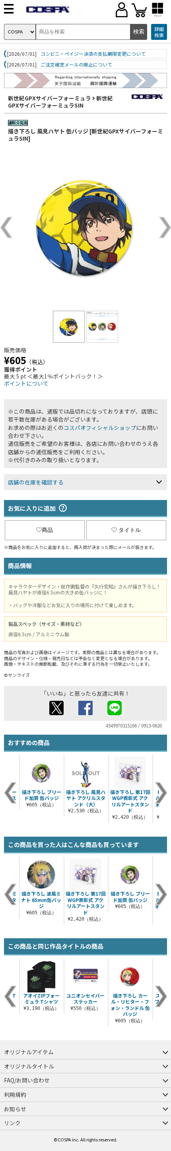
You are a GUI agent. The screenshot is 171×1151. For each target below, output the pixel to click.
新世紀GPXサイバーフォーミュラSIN (60, 101)
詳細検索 (159, 32)
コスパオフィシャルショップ (100, 427)
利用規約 (15, 1094)
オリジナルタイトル (29, 1066)
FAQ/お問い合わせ (27, 1080)
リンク (12, 1123)
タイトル (130, 530)
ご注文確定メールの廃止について (76, 64)
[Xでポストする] (56, 713)
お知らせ (15, 1109)
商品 (47, 530)
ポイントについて (26, 383)
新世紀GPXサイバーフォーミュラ (49, 98)
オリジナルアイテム (29, 1052)
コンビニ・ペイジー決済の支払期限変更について (93, 54)
